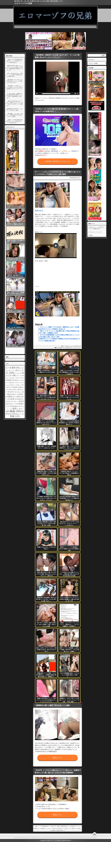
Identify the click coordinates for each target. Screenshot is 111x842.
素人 (19, 50)
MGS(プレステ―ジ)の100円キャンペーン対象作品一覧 (97, 228)
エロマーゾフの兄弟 (23, 3)
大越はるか (13, 382)
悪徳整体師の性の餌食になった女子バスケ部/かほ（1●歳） (15, 109)
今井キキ (18, 375)
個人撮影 (60, 347)
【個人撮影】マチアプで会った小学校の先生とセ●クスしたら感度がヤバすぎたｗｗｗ (15, 81)
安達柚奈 (12, 385)
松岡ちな (19, 392)
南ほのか (18, 380)
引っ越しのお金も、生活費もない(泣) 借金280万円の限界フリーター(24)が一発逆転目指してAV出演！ (15, 95)
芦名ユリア (14, 404)
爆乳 (77, 346)
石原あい (16, 401)
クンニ (14, 370)
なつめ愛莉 (12, 368)
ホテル (79, 346)
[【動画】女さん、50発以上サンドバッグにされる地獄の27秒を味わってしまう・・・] (16, 252)
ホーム (15, 50)
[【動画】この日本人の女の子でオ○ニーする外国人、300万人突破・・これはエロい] (16, 339)
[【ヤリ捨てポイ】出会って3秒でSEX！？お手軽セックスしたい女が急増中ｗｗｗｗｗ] (16, 199)
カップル (70, 346)
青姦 (15, 416)
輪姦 (16, 411)
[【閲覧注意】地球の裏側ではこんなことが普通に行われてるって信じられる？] (16, 269)
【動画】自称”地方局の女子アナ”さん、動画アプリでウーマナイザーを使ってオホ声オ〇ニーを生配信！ (15, 103)
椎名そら (14, 397)
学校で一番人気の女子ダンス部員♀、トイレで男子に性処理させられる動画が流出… (15, 75)
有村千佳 (13, 392)
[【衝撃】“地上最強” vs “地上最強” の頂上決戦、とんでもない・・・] (16, 234)
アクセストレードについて (95, 232)
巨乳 (67, 346)
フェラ (63, 347)
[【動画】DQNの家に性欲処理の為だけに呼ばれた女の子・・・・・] (16, 321)
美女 (69, 347)
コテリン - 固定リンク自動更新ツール (7, 175)
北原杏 (13, 378)
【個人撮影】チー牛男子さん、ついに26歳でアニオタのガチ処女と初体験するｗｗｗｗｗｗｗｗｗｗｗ (15, 88)
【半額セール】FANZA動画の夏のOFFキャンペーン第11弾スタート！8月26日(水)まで (15, 121)
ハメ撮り (74, 346)
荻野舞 (16, 406)
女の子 (19, 382)
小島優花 (18, 385)
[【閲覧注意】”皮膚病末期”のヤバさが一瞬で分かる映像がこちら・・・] (16, 182)
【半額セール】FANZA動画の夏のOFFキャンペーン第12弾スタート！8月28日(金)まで (15, 61)
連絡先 (91, 235)
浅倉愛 (13, 399)
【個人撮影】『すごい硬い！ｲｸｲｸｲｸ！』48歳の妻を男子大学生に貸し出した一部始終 (15, 115)
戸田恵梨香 (14, 389)
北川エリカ (20, 378)
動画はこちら (57, 758)
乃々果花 (17, 373)
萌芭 (20, 406)
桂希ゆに (15, 394)
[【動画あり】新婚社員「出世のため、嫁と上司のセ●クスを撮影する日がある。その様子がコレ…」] (16, 217)
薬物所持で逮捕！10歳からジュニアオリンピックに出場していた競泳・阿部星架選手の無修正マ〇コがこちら (15, 68)
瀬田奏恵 (20, 399)
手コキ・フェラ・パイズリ (75, 347)
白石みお (9, 401)
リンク (37, 286)
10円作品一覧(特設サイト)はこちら (57, 161)
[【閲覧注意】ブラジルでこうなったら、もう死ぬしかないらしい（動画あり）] (16, 304)
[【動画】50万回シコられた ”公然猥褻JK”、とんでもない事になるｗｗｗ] (16, 286)
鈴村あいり (20, 414)
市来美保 (15, 387)
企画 (66, 347)
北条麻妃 (10, 380)
